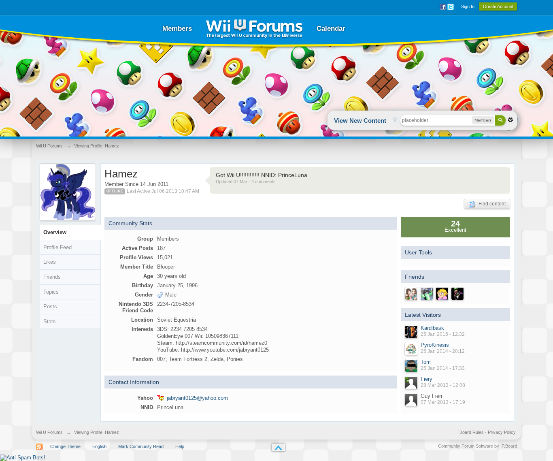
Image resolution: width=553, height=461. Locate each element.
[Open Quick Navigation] (395, 120)
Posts (50, 306)
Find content (490, 204)
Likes (49, 262)
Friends (52, 277)
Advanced (510, 120)
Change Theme (65, 446)
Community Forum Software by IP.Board (477, 446)
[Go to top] (278, 447)
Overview (54, 232)
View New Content (360, 120)
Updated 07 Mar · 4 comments (246, 181)
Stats (49, 321)
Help (179, 446)
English (99, 446)
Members (177, 28)
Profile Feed (57, 247)
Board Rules (471, 432)
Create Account (498, 6)
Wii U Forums (49, 432)
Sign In (467, 6)
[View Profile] (411, 332)
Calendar (331, 28)
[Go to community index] (254, 28)
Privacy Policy (502, 432)
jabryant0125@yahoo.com (197, 398)
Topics (51, 292)
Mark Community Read (141, 446)
